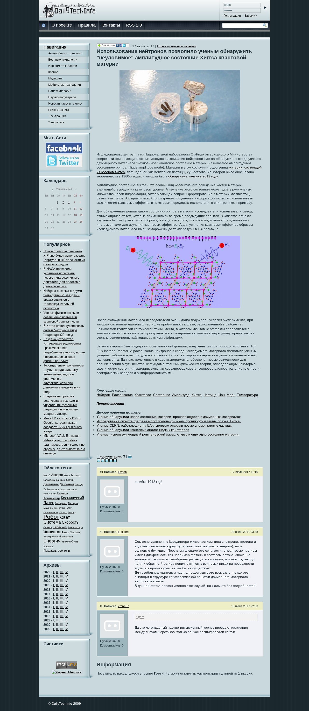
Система (52, 522)
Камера (62, 493)
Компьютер (51, 498)
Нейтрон (103, 395)
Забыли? (251, 15)
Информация (51, 489)
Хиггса (196, 395)
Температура (75, 527)
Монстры (59, 508)
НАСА (69, 508)
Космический (72, 498)
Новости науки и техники (65, 103)
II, (57, 572)
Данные (60, 480)
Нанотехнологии (59, 91)
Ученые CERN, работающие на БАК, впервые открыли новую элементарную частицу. (164, 425)
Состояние (161, 395)
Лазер (48, 503)
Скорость (70, 522)
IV (66, 572)
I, (54, 572)
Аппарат (57, 475)
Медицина (55, 78)
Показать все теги (56, 550)
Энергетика (56, 122)
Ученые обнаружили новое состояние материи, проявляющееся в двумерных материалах (169, 417)
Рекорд (72, 512)
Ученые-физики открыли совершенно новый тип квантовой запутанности (61, 317)
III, (62, 572)
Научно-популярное (62, 97)
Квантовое (143, 395)
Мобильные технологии (64, 84)
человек (48, 546)
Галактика (49, 480)
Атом (67, 475)
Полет (63, 512)
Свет (65, 517)
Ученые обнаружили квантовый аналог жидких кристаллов (143, 430)
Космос (53, 72)
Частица (75, 532)
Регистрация (232, 15)
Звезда (79, 484)
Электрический (52, 536)
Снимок (47, 527)
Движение (67, 484)
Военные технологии (62, 59)
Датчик (70, 480)
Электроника (57, 116)
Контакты (110, 25)
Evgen (122, 472)
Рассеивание (122, 395)
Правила (87, 25)
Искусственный (68, 489)
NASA (46, 475)
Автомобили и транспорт (65, 53)
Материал (61, 503)
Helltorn (123, 532)
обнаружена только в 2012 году (193, 176)
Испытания (49, 493)
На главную (44, 25)
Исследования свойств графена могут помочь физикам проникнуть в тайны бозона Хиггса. (169, 421)
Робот (51, 517)
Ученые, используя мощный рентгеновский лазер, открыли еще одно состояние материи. (168, 434)
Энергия (51, 541)
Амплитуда (181, 395)
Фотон (65, 532)
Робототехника (58, 110)
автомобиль (70, 541)
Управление (52, 532)
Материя (73, 503)
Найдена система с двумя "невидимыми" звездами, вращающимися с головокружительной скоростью (62, 299)
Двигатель (51, 484)
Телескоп (60, 527)
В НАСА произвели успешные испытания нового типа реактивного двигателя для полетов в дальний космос (61, 277)
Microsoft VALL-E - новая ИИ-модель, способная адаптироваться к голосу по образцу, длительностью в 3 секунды (64, 444)
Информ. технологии (62, 66)
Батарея (76, 475)
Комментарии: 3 (112, 456)
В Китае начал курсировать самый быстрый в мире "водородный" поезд (63, 330)
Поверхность (50, 512)
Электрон (67, 536)
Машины (48, 508)
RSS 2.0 (134, 25)
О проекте (61, 25)
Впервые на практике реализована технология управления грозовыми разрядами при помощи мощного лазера (61, 405)
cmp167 (123, 606)
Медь (231, 395)
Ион (221, 395)
